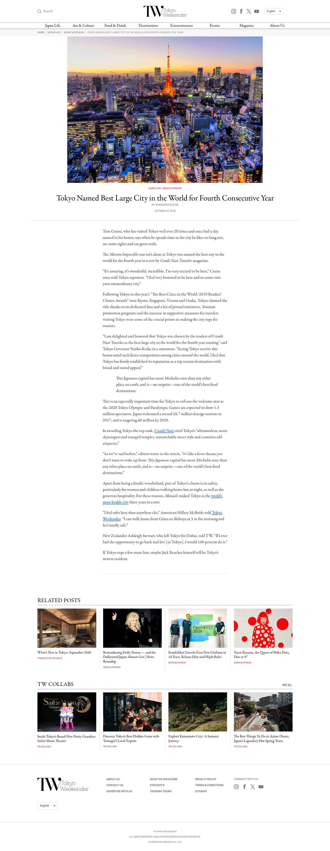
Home (41, 32)
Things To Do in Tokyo (49, 658)
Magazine (246, 25)
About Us (277, 25)
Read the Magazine (163, 779)
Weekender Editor (166, 204)
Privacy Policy (205, 779)
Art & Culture (83, 25)
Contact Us (114, 785)
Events (215, 25)
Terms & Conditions (209, 785)
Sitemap (201, 791)
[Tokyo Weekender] (63, 790)
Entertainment (181, 25)
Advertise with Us (119, 791)
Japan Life (52, 25)
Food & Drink (115, 25)
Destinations (148, 25)
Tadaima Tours (160, 791)
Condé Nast (164, 431)
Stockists (157, 785)
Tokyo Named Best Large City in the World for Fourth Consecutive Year (135, 32)
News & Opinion (74, 32)
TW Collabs (44, 746)
